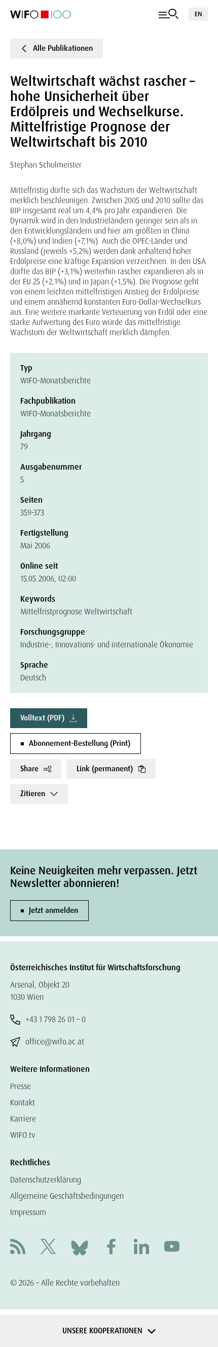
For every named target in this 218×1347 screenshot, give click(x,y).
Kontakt (22, 1102)
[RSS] (17, 1248)
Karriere (23, 1118)
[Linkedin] (141, 1248)
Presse (20, 1086)
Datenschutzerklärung (45, 1179)
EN (198, 14)
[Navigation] (168, 14)
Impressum (28, 1212)
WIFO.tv (22, 1135)
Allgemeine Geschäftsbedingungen (67, 1196)
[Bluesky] (79, 1247)
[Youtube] (171, 1248)
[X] (48, 1248)
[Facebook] (111, 1248)
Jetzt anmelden (53, 910)
